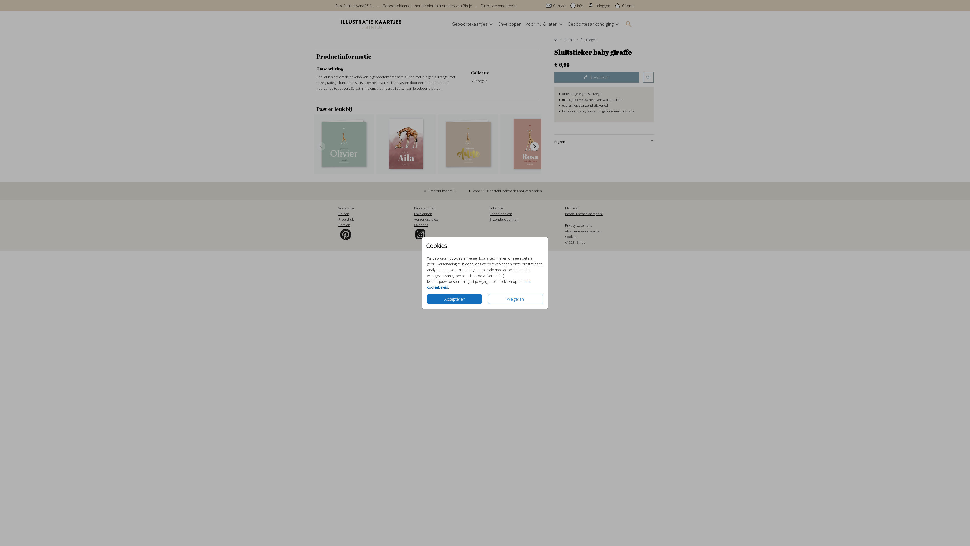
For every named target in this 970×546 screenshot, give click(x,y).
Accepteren (454, 299)
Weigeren (515, 299)
